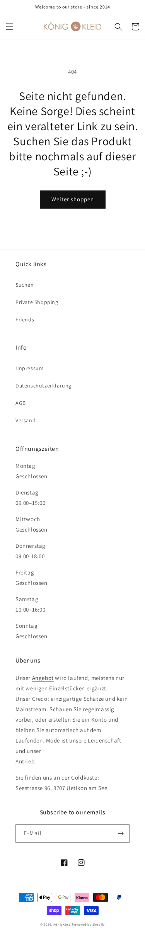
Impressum (29, 368)
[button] (9, 26)
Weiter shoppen (72, 199)
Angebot (43, 677)
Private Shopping (36, 302)
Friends (24, 319)
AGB (20, 402)
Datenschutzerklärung (43, 385)
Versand (25, 420)
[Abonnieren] (120, 833)
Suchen (24, 284)
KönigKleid (62, 924)
